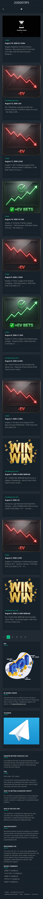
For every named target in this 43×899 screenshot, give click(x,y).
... (12, 54)
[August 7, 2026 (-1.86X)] (21, 397)
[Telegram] (21, 9)
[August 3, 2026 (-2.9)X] (21, 536)
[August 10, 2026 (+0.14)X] (21, 197)
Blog (21, 894)
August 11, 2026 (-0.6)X (14, 161)
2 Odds (7, 40)
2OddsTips (21, 2)
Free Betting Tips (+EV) (11, 100)
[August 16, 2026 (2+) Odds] (21, 26)
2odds (6, 870)
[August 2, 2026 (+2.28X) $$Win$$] (21, 592)
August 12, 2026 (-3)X (13, 103)
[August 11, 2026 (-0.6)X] (21, 139)
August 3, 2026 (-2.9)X (13, 558)
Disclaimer (27, 894)
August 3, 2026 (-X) (12, 500)
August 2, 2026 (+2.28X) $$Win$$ (17, 613)
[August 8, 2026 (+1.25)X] (21, 313)
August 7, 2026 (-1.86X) (14, 419)
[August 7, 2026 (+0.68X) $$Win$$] (21, 453)
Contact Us (14, 870)
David (6, 882)
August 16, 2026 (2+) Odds (15, 43)
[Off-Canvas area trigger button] (3, 9)
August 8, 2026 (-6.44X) (14, 361)
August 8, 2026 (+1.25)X (14, 335)
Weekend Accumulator (11, 894)
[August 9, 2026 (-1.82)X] (21, 255)
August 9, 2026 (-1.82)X (14, 277)
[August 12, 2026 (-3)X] (21, 81)
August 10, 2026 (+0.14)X (14, 219)
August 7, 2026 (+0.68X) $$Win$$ (17, 474)
